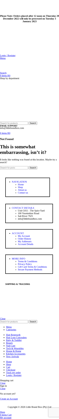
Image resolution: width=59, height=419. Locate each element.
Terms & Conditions (27, 261)
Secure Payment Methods (30, 269)
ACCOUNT (18, 233)
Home (21, 184)
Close (2, 318)
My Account (24, 236)
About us (22, 190)
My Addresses (24, 241)
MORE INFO (18, 258)
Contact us (23, 192)
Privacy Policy (25, 264)
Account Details (25, 244)
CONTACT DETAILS (23, 208)
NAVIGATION (19, 181)
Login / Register (13, 375)
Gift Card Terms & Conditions (32, 267)
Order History (24, 238)
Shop (20, 187)
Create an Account (9, 399)
